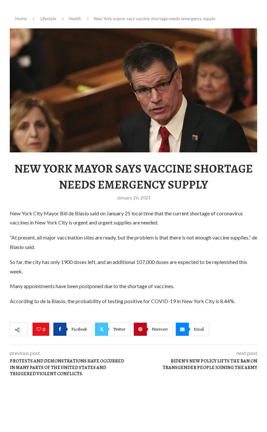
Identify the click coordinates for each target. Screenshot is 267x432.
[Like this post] (39, 329)
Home (21, 18)
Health (75, 18)
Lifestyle (48, 18)
